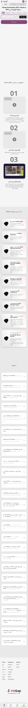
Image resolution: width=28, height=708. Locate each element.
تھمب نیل (3, 674)
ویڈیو (3, 664)
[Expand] (24, 376)
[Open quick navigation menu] (26, 1)
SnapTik (9, 667)
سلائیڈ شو (4, 669)
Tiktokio (9, 676)
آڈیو (3, 667)
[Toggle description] (21, 9)
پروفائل (3, 676)
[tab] (3, 13)
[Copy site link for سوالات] (16, 365)
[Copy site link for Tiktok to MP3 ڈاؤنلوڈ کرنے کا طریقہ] (23, 82)
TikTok (17, 664)
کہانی (3, 672)
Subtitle (3, 679)
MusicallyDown (11, 679)
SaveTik (9, 674)
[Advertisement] (14, 34)
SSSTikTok (10, 664)
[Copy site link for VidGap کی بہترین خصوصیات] (21, 211)
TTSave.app (10, 669)
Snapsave (10, 672)
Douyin (17, 667)
